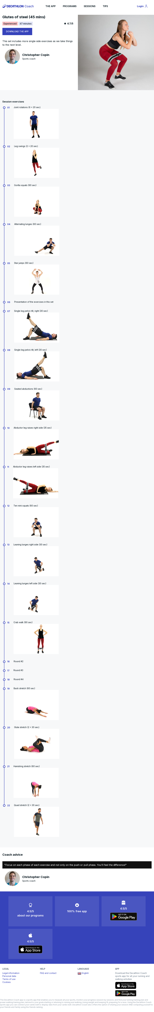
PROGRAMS (70, 6)
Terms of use (8, 979)
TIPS (105, 6)
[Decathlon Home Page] (18, 6)
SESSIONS (89, 6)
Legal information (10, 973)
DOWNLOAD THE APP (17, 31)
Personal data (9, 976)
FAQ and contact (48, 973)
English (85, 973)
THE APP (50, 6)
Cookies (6, 982)
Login (144, 7)
